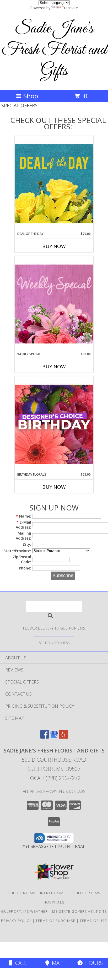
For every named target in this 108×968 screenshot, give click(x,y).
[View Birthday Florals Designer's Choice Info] (54, 424)
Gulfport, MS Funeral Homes (38, 893)
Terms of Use (93, 920)
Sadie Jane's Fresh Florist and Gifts (54, 50)
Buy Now (54, 246)
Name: (23, 516)
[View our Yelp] (63, 737)
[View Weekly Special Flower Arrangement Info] (54, 303)
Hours (93, 962)
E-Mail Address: (23, 525)
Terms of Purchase (55, 920)
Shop (30, 96)
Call (20, 962)
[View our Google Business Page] (54, 737)
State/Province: (17, 550)
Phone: (25, 568)
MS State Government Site (79, 911)
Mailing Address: (23, 536)
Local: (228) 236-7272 (54, 778)
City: (27, 544)
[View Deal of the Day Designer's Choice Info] (54, 183)
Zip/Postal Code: (22, 559)
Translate (70, 7)
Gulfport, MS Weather (24, 911)
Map (56, 962)
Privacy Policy (16, 920)
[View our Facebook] (44, 737)
